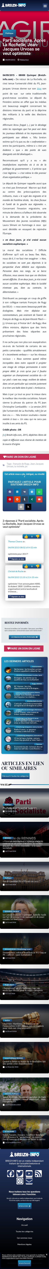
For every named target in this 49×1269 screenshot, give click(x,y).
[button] (45, 6)
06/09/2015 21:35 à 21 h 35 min (23, 577)
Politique (9, 33)
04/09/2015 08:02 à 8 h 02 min (22, 547)
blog (39, 88)
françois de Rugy (21, 464)
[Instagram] (19, 1181)
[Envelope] (29, 1181)
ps (26, 466)
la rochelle (19, 466)
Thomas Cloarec (15, 541)
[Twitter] (19, 1173)
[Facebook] (10, 1173)
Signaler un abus (17, 559)
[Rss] (38, 1173)
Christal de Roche (15, 571)
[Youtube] (29, 1173)
